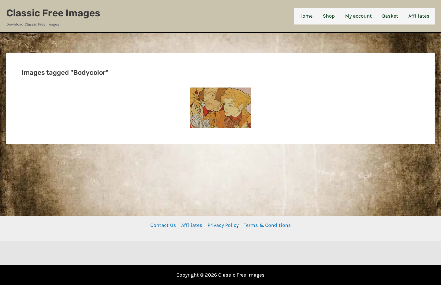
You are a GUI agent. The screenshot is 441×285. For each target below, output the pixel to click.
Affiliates (191, 225)
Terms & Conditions (267, 225)
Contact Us (163, 225)
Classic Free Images (53, 13)
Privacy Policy (223, 225)
